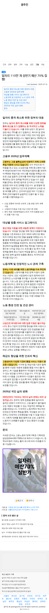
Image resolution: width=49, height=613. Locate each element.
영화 (15, 65)
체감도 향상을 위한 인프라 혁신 (17, 103)
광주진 (11, 601)
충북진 (35, 601)
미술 (26, 65)
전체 (4, 65)
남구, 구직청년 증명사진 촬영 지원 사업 (16, 532)
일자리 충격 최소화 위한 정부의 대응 (19, 89)
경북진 (43, 601)
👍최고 (19, 500)
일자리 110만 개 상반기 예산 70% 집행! (14, 578)
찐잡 (20, 604)
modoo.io (25, 609)
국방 (42, 65)
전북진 (40, 598)
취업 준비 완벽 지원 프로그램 (12, 528)
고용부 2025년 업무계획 (14, 92)
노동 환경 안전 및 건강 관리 (15, 100)
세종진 (24, 598)
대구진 (37, 596)
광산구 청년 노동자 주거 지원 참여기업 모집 (17, 524)
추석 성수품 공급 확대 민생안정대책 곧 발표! (16, 591)
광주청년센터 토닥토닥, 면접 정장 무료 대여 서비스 (20, 536)
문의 (6, 108)
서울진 (6, 596)
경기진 (22, 596)
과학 (20, 65)
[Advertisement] (24, 35)
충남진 (19, 601)
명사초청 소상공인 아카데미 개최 (13, 520)
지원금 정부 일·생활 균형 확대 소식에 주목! (23, 507)
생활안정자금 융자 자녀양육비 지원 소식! (23, 510)
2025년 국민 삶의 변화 (13, 105)
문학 (10, 65)
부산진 (14, 596)
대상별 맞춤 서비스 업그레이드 (16, 94)
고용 (37, 65)
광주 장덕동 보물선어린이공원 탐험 (13, 581)
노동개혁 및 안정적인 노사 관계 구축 (19, 97)
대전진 (32, 598)
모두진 (27, 604)
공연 (31, 65)
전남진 (27, 601)
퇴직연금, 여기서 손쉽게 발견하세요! (14, 584)
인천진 (30, 596)
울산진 (9, 598)
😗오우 (30, 500)
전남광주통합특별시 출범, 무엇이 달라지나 (16, 588)
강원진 (16, 598)
